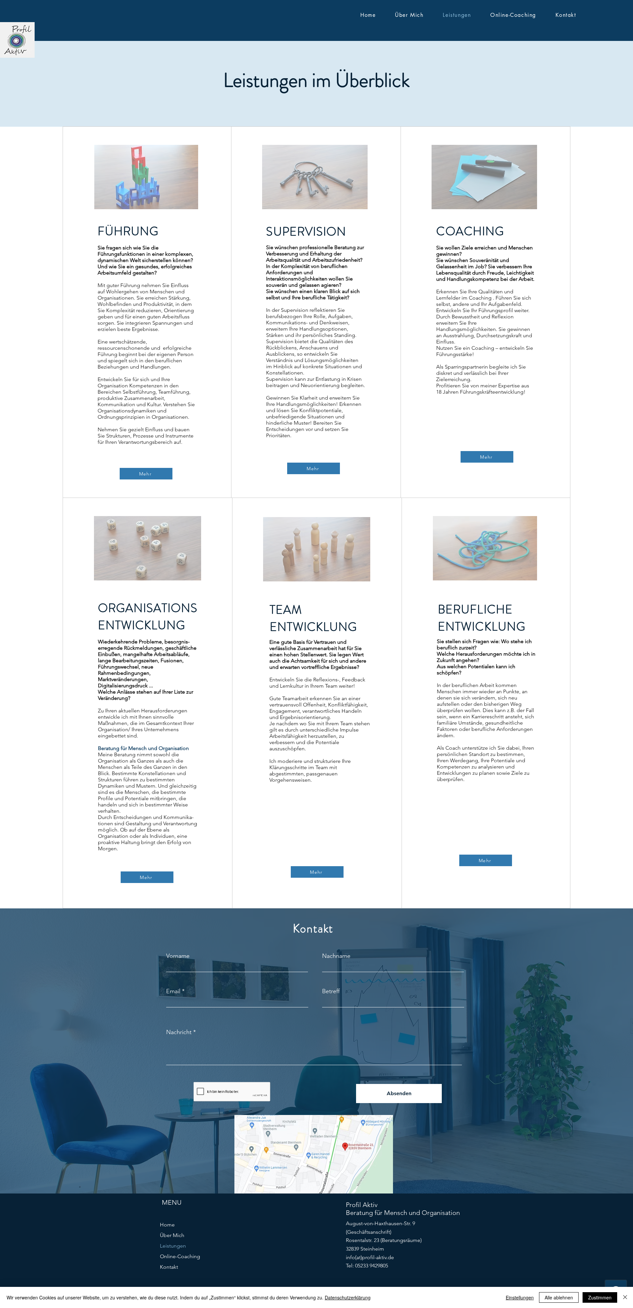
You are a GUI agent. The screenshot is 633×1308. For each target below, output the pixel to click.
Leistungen (173, 1246)
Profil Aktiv (361, 1205)
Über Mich (172, 1235)
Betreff (331, 991)
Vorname (178, 956)
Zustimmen (600, 1297)
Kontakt (169, 1267)
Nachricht (179, 1032)
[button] (146, 177)
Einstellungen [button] (520, 1297)
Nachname (336, 956)
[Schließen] (625, 1297)
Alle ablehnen (559, 1297)
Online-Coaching (180, 1256)
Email (173, 991)
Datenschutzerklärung (348, 1297)
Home (167, 1225)
